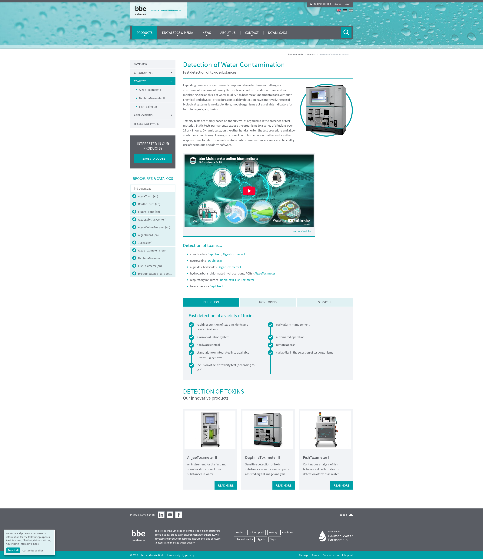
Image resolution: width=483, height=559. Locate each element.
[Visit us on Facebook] (178, 514)
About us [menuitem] (228, 32)
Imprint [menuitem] (348, 555)
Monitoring (268, 302)
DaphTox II (214, 254)
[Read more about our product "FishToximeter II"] (325, 430)
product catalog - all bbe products (156, 273)
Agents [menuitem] (261, 539)
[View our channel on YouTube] (170, 514)
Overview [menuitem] (140, 64)
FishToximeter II (316, 457)
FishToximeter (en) (150, 266)
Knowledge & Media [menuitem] (177, 32)
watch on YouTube (302, 231)
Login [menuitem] (347, 3)
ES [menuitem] (351, 10)
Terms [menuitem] (315, 555)
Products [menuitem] (145, 32)
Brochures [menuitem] (288, 532)
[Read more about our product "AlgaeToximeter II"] (210, 430)
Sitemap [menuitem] (303, 555)
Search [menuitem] (338, 3)
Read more (226, 485)
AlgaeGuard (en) (148, 235)
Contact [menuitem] (252, 32)
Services (324, 302)
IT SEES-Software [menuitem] (146, 123)
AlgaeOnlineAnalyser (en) (154, 227)
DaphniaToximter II (150, 258)
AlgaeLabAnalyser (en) (152, 219)
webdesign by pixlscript (182, 555)
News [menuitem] (206, 32)
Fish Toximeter (244, 280)
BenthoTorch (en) (149, 204)
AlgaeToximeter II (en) (152, 250)
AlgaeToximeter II (234, 254)
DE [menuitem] (345, 10)
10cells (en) (145, 243)
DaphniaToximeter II (262, 457)
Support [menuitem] (274, 539)
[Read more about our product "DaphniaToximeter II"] (267, 430)
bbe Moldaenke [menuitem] (244, 539)
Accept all (13, 550)
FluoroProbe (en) (149, 212)
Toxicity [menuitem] (140, 81)
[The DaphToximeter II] (326, 110)
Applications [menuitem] (143, 115)
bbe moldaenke (295, 54)
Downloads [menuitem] (277, 32)
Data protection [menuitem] (331, 555)
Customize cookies (32, 550)
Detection (211, 302)
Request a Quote (153, 158)
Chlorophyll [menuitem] (143, 73)
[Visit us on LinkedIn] (161, 514)
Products (311, 54)
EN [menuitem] (339, 10)
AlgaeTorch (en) (148, 196)
